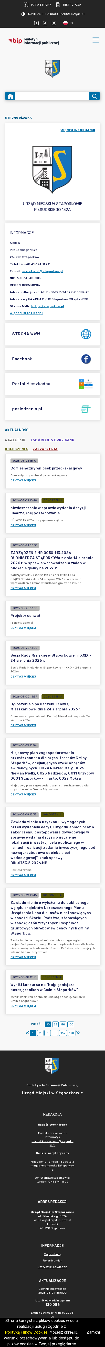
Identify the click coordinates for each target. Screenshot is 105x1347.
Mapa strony (41, 4)
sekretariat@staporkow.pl (42, 271)
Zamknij (94, 1332)
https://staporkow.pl (47, 306)
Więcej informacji (26, 313)
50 (63, 1024)
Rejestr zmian (52, 1260)
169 (63, 1033)
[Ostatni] (78, 1033)
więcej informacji (78, 130)
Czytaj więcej (23, 480)
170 (71, 1033)
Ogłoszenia (16, 449)
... (55, 1033)
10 (48, 1024)
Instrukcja (72, 4)
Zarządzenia (45, 449)
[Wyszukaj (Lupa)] (94, 96)
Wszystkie (15, 439)
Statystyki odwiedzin (52, 1267)
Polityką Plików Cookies (26, 1332)
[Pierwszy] (27, 1033)
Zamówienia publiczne (52, 439)
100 (70, 1024)
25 (55, 1024)
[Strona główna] (10, 96)
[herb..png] (52, 67)
